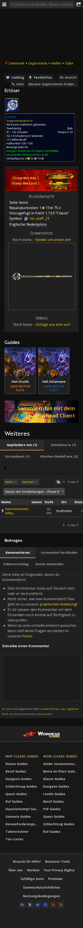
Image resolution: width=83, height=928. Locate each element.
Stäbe (69, 63)
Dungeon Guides (19, 779)
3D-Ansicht (68, 77)
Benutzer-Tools (57, 861)
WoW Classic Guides (60, 756)
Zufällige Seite (32, 879)
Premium (55, 879)
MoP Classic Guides (22, 756)
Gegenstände (37, 63)
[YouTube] (53, 904)
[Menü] (4, 4)
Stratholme (64, 511)
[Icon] (12, 105)
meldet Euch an (49, 709)
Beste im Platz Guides (60, 771)
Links (20, 84)
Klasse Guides (17, 764)
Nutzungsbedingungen (41, 896)
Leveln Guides (54, 794)
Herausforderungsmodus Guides (23, 824)
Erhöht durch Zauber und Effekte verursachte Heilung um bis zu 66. (32, 153)
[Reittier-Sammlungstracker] (41, 412)
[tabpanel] (41, 503)
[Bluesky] (37, 904)
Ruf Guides (14, 801)
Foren (27, 636)
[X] (30, 904)
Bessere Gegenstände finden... (53, 84)
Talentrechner (17, 831)
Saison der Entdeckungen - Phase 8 (32, 491)
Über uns (15, 870)
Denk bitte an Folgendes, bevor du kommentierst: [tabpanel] (40, 643)
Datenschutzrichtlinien (41, 887)
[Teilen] (78, 4)
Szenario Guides (18, 816)
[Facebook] (45, 904)
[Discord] (22, 904)
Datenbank (17, 63)
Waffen (56, 63)
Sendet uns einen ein (52, 239)
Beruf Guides (16, 771)
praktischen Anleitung (58, 604)
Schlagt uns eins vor (52, 324)
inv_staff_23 (39, 218)
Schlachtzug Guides (21, 786)
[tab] (22, 444)
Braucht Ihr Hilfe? (27, 861)
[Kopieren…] (58, 482)
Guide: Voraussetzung (60, 764)
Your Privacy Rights (59, 870)
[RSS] (61, 904)
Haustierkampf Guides (23, 809)
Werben (33, 870)
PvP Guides (52, 809)
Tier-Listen (14, 839)
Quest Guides (16, 794)
